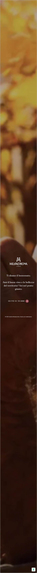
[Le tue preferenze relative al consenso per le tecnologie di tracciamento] (33, 569)
